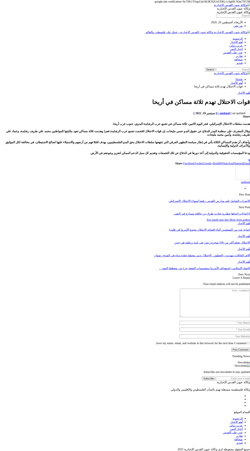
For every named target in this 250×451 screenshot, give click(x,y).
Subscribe (208, 378)
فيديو (240, 63)
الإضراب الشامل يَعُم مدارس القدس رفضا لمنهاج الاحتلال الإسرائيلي (209, 201)
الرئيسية (238, 38)
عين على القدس (233, 52)
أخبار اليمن (236, 49)
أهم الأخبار (236, 42)
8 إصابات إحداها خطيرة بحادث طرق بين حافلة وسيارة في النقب (211, 213)
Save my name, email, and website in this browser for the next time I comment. (200, 343)
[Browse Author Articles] (242, 178)
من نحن (238, 25)
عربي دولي (236, 45)
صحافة (238, 59)
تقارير (239, 56)
